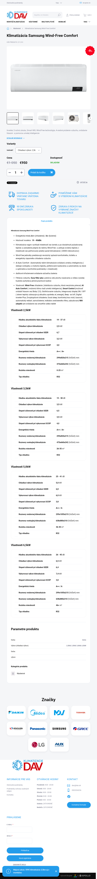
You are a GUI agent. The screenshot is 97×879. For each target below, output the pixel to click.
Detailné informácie (14, 138)
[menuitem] (16, 21)
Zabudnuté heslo (19, 864)
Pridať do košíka (38, 172)
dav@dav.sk (76, 785)
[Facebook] (69, 796)
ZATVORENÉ (44, 804)
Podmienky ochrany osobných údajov (18, 790)
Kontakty (10, 795)
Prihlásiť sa (25, 850)
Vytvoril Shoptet (66, 876)
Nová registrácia (25, 858)
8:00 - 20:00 (45, 785)
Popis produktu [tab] (46, 221)
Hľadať (59, 15)
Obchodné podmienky (15, 3)
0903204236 (76, 790)
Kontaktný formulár (79, 805)
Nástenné (21, 673)
